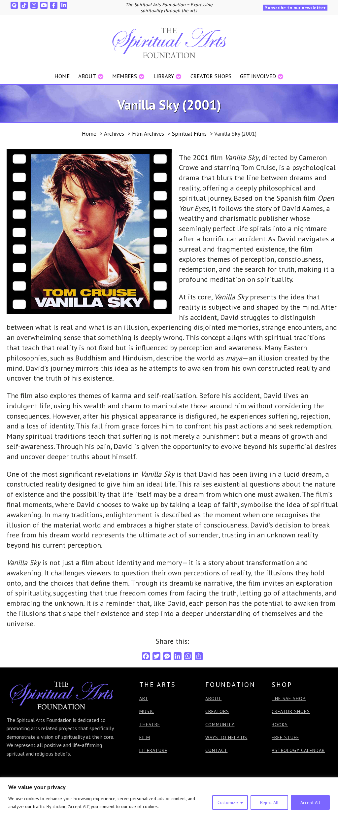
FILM (144, 737)
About (87, 76)
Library (163, 76)
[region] (169, 796)
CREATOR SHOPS (291, 711)
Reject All (269, 802)
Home (62, 76)
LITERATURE (153, 750)
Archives (114, 133)
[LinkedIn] (63, 5)
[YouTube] (44, 5)
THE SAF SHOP (289, 698)
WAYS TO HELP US (226, 737)
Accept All (310, 802)
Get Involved (258, 76)
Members (124, 76)
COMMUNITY (219, 724)
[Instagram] (34, 5)
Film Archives (148, 133)
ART (143, 698)
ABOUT (213, 698)
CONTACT (216, 750)
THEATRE (149, 724)
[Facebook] (53, 5)
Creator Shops (210, 76)
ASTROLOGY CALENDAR (298, 750)
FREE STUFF (285, 737)
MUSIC (146, 711)
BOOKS (280, 724)
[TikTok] (24, 5)
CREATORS (217, 711)
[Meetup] (14, 5)
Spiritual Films (189, 133)
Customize (228, 802)
